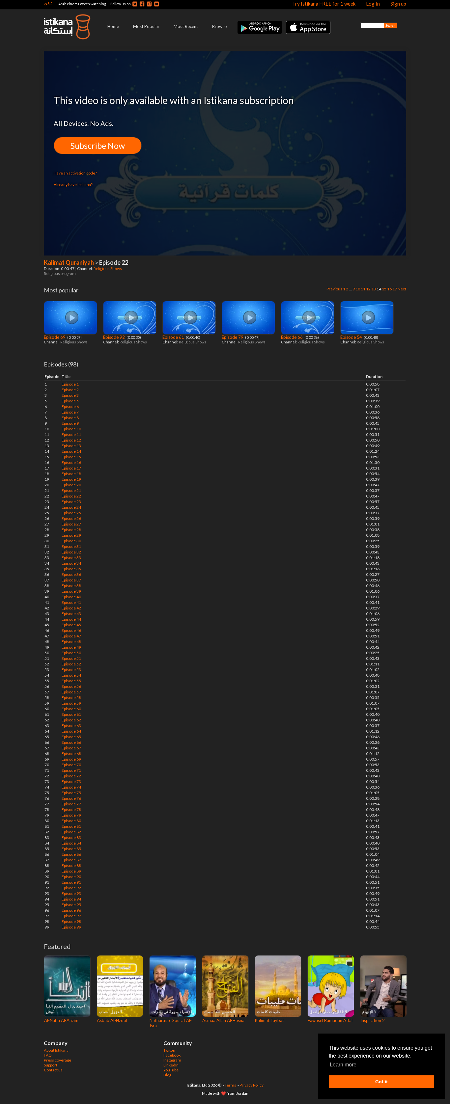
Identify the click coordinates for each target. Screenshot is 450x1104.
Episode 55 (71, 680)
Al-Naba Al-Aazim (61, 1020)
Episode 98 (71, 921)
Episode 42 (71, 608)
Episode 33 (71, 557)
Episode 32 (71, 552)
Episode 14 (71, 451)
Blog (167, 1074)
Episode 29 (71, 535)
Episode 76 (71, 798)
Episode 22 (71, 496)
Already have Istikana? (73, 184)
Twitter (169, 1050)
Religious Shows (108, 268)
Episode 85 (71, 848)
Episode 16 (71, 462)
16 (389, 288)
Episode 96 (71, 910)
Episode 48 (71, 641)
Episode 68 (71, 753)
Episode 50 (71, 652)
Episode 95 (71, 904)
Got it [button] (381, 1081)
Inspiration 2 (372, 1020)
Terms (230, 1085)
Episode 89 (71, 871)
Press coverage (57, 1060)
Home (113, 26)
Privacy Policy (251, 1085)
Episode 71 (71, 770)
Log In (373, 4)
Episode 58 (71, 697)
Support (50, 1065)
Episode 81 (71, 826)
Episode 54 (351, 337)
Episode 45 (71, 624)
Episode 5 (70, 400)
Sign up (398, 4)
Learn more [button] (343, 1064)
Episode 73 (71, 781)
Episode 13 (71, 445)
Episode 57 (71, 691)
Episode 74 (71, 787)
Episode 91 (71, 882)
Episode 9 (70, 423)
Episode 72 (71, 775)
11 (363, 288)
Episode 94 (71, 899)
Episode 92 (114, 337)
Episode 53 (71, 669)
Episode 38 (71, 585)
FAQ (48, 1055)
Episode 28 (71, 529)
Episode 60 (71, 708)
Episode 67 (71, 747)
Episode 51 (71, 658)
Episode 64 (71, 731)
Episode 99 (71, 927)
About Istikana (56, 1050)
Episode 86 (71, 854)
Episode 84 (71, 843)
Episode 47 (71, 635)
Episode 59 (71, 703)
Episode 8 (70, 417)
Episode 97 (71, 915)
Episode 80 (71, 820)
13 (373, 288)
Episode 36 (71, 574)
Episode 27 (71, 524)
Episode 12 (71, 440)
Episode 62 (71, 719)
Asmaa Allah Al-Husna (223, 1020)
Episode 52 (71, 663)
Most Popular (146, 26)
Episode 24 (71, 507)
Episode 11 (71, 434)
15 (384, 288)
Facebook (172, 1055)
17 (394, 288)
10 (357, 288)
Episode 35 (71, 568)
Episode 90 (71, 876)
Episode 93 (71, 893)
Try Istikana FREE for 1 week (323, 4)
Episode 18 (71, 473)
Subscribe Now (97, 145)
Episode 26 (71, 518)
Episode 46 (71, 630)
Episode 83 (71, 837)
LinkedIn (171, 1065)
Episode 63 (71, 725)
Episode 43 (71, 613)
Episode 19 (71, 479)
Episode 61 (173, 337)
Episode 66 (292, 337)
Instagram (172, 1060)
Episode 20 (71, 484)
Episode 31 (71, 546)
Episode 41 (71, 602)
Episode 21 (71, 490)
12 (368, 288)
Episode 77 (71, 803)
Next (402, 288)
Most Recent (186, 26)
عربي (48, 2)
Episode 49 (71, 647)
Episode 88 (71, 865)
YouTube (171, 1069)
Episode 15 (71, 456)
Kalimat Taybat (269, 1020)
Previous (334, 288)
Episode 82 (71, 831)
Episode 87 (71, 859)
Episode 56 (71, 686)
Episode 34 (71, 563)
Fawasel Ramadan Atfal (330, 1020)
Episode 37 (71, 580)
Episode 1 (70, 384)
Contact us (53, 1069)
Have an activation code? (75, 173)
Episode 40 (71, 596)
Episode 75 (71, 792)
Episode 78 (71, 809)
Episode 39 (71, 591)
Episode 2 (70, 389)
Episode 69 (55, 337)
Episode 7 (70, 412)
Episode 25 (71, 512)
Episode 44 (71, 619)
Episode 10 (71, 428)
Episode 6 (70, 406)
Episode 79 (233, 337)
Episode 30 (71, 540)
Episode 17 (71, 468)
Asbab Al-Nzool (112, 1020)
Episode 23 (71, 501)
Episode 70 (71, 764)
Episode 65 (71, 736)
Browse (219, 26)
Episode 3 (70, 395)
